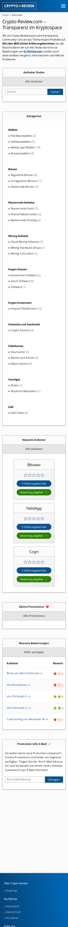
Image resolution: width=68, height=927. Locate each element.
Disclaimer (12, 918)
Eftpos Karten (21, 363)
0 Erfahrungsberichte (34, 483)
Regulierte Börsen (24, 175)
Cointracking (27, 719)
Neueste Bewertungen (34, 643)
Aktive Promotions (31, 607)
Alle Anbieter (34, 81)
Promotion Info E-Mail (32, 744)
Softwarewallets (22, 141)
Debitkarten (15, 346)
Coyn (34, 551)
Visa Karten (20, 352)
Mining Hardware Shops (28, 248)
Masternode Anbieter (21, 202)
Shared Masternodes (26, 214)
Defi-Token (19, 413)
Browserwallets (22, 153)
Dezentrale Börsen (24, 187)
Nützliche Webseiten (25, 391)
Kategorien (34, 116)
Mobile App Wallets (25, 147)
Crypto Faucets (22, 330)
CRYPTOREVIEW (19, 5)
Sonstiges (14, 379)
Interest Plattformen (26, 308)
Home (5, 14)
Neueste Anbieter (34, 440)
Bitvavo (34, 464)
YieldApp (34, 508)
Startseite (17, 14)
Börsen (12, 169)
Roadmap (11, 890)
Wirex (24, 673)
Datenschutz (13, 912)
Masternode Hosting (26, 220)
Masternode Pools (24, 208)
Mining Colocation (24, 253)
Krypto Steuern (17, 269)
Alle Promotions (34, 616)
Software (18, 287)
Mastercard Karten (24, 358)
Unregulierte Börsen (26, 181)
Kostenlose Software (26, 275)
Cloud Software (22, 281)
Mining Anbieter (18, 236)
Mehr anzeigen (34, 652)
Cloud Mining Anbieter (27, 242)
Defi (10, 407)
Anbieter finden (34, 72)
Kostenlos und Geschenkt (24, 324)
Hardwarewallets (23, 136)
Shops (16, 385)
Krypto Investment (20, 303)
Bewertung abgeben (32, 492)
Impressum (12, 906)
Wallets (12, 130)
